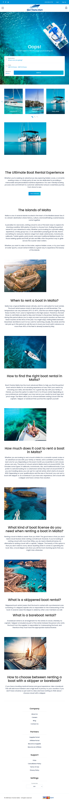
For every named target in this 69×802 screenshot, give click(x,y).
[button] (34, 116)
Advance (8, 71)
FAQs (34, 760)
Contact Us (34, 724)
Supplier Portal (34, 737)
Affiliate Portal (34, 740)
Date (9, 65)
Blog (34, 721)
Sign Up (64, 2)
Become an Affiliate (34, 747)
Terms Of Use (34, 767)
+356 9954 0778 (48, 2)
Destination (11, 58)
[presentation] (2, 101)
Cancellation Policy (34, 764)
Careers (34, 717)
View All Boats (34, 193)
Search (38, 73)
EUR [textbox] (34, 786)
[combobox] (34, 786)
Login (57, 2)
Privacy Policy (34, 770)
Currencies (34, 783)
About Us (34, 714)
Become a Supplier (34, 744)
